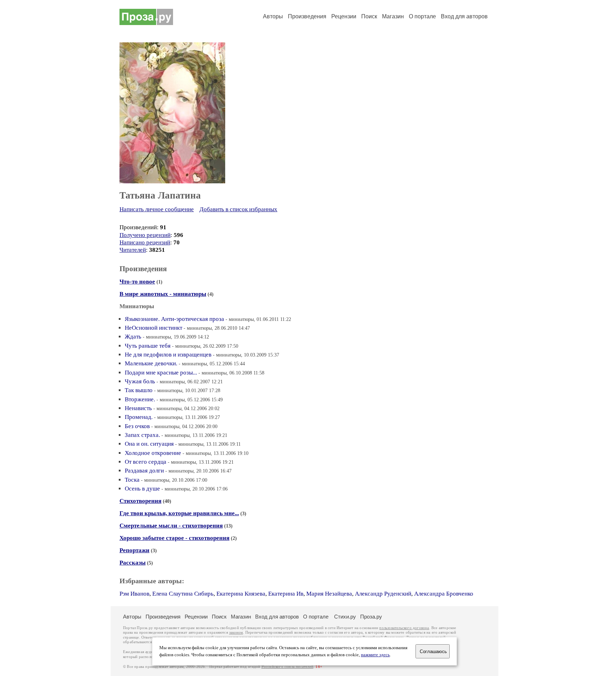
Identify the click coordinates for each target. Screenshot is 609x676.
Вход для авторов (464, 16)
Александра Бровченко (443, 593)
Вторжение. (140, 399)
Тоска (132, 479)
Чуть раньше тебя (148, 345)
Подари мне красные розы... (161, 372)
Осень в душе (142, 488)
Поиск (369, 16)
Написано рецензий (144, 242)
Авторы (273, 16)
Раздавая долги (144, 470)
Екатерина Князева (240, 593)
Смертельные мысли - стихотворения (171, 525)
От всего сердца (145, 461)
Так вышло (139, 390)
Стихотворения (140, 501)
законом (236, 632)
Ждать (133, 336)
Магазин (393, 16)
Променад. (139, 417)
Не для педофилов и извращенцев (168, 354)
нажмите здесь (375, 654)
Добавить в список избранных (238, 209)
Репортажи (134, 550)
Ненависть (138, 408)
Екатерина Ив (285, 593)
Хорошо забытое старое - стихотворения (174, 538)
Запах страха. (142, 435)
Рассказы (132, 562)
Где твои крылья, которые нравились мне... (179, 513)
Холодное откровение (153, 453)
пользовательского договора (404, 628)
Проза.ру (371, 617)
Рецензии (343, 16)
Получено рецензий (145, 235)
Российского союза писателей (287, 667)
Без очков (137, 426)
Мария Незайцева (329, 593)
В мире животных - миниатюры (162, 294)
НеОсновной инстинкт (153, 327)
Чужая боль (140, 381)
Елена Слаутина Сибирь (183, 593)
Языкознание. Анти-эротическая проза (174, 319)
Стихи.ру (345, 617)
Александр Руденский (383, 593)
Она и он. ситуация (149, 443)
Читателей (132, 249)
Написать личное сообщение (156, 209)
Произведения (307, 16)
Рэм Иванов (134, 593)
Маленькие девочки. (151, 363)
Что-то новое (137, 281)
